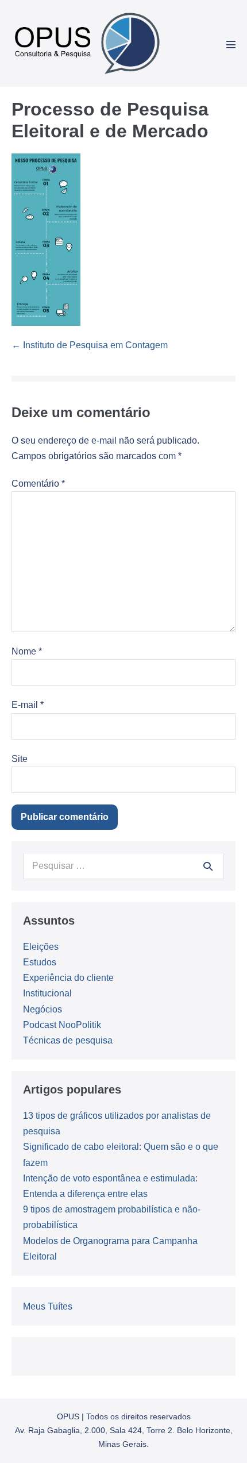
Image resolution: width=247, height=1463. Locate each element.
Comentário (38, 483)
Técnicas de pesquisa (68, 1040)
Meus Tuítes (47, 1306)
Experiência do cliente (68, 978)
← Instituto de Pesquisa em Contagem (89, 345)
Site (19, 759)
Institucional (47, 993)
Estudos (39, 962)
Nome (26, 651)
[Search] (208, 866)
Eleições (41, 947)
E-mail (27, 705)
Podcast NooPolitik (62, 1025)
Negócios (42, 1009)
